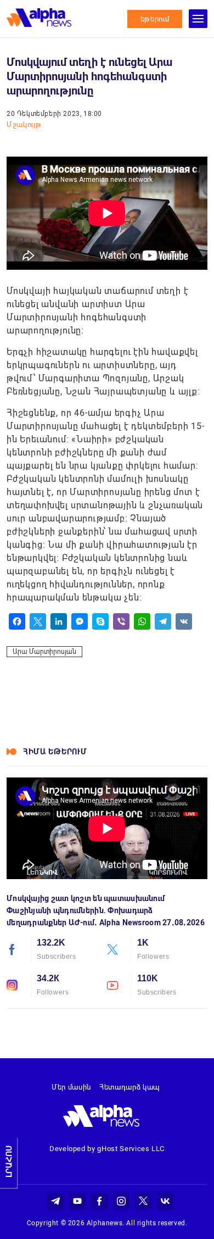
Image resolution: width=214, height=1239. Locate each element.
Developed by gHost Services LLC (107, 1148)
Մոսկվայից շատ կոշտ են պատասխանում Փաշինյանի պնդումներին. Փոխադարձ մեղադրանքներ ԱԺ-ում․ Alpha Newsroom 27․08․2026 (106, 910)
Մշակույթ (24, 124)
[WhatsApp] (142, 621)
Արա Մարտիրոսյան (44, 651)
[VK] (183, 621)
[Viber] (121, 621)
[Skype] (100, 621)
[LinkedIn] (58, 621)
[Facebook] (17, 621)
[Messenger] (79, 621)
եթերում (155, 19)
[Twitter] (37, 621)
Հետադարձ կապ (129, 1087)
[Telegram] (163, 621)
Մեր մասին (71, 1087)
